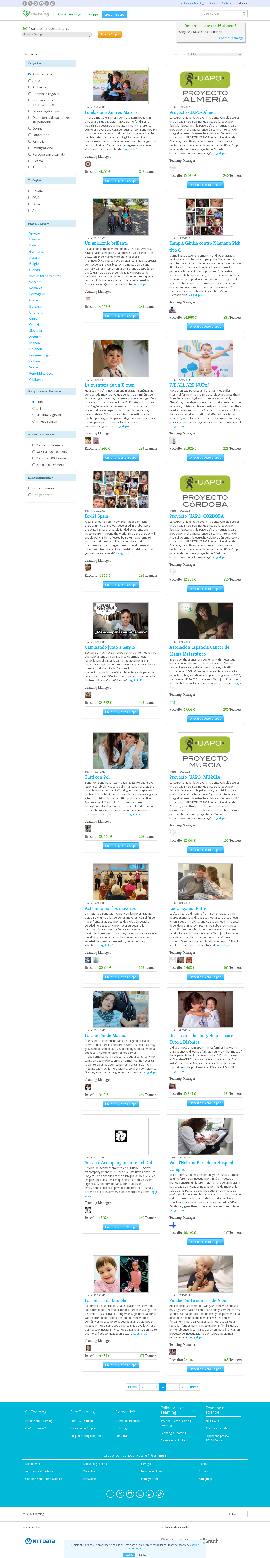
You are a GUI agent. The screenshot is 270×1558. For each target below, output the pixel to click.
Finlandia (36, 349)
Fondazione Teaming (38, 1421)
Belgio (34, 263)
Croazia (35, 324)
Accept (129, 1554)
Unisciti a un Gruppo (83, 1428)
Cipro (33, 318)
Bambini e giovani (152, 1471)
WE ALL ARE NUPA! (189, 385)
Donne (37, 128)
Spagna (35, 233)
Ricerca (38, 161)
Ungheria (36, 312)
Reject (142, 1554)
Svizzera (35, 282)
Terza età (39, 167)
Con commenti (43, 488)
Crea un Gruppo (114, 14)
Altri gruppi (205, 1479)
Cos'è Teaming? (70, 14)
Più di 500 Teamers (49, 465)
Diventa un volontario (174, 1440)
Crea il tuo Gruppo (82, 1421)
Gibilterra (36, 379)
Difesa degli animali (47, 111)
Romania (36, 288)
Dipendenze (33, 1464)
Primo (132, 1387)
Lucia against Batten (189, 908)
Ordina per (179, 54)
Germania (36, 251)
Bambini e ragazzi (46, 94)
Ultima (193, 1387)
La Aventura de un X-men (110, 385)
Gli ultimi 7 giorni (48, 415)
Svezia (34, 367)
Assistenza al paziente (39, 1471)
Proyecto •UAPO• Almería (194, 112)
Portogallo (37, 294)
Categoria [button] (33, 63)
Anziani (203, 1471)
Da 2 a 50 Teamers (49, 445)
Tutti (39, 402)
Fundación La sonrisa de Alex (197, 1300)
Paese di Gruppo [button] (37, 223)
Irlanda (35, 343)
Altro (36, 81)
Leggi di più (130, 149)
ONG (36, 197)
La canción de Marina (105, 1035)
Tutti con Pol (97, 777)
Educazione (41, 135)
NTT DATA (213, 1421)
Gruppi (93, 14)
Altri (35, 210)
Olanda (35, 270)
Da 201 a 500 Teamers (52, 458)
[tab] (50, 63)
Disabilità (89, 1471)
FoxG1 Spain (96, 516)
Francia (35, 239)
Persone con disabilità (49, 154)
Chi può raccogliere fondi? (86, 1436)
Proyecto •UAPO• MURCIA (194, 777)
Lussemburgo (40, 355)
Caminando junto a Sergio (110, 647)
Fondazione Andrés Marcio (111, 112)
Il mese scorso (46, 421)
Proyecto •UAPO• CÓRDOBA (196, 516)
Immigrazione (43, 148)
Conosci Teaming (230, 38)
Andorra (35, 337)
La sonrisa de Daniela (105, 1300)
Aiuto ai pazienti (44, 74)
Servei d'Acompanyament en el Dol (118, 1163)
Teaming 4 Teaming (173, 1433)
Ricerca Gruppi (110, 34)
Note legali (122, 1428)
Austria (35, 257)
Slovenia (35, 330)
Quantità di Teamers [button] (39, 434)
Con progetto (42, 495)
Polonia (35, 361)
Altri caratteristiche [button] (39, 477)
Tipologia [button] (33, 180)
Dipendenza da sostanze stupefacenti (50, 119)
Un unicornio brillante (106, 243)
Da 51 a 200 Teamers (51, 452)
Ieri (38, 408)
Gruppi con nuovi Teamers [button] (43, 391)
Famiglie (38, 141)
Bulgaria (36, 306)
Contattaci (122, 1436)
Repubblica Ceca (41, 373)
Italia (33, 245)
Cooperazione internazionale (43, 102)
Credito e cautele (216, 1428)
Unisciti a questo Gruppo (121, 181)
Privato (37, 191)
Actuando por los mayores (110, 908)
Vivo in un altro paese (45, 276)
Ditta (36, 204)
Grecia (34, 300)
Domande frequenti (128, 1421)
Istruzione (89, 1479)
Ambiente (39, 87)
